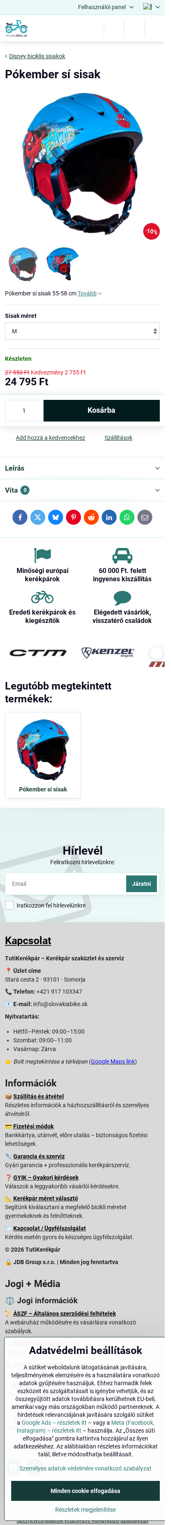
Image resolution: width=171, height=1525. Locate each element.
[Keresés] (114, 28)
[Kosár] (134, 28)
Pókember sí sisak (43, 789)
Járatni (141, 883)
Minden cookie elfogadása (85, 1491)
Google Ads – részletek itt (54, 1422)
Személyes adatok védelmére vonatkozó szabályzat (85, 1468)
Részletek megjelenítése (85, 1509)
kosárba (101, 410)
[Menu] (155, 28)
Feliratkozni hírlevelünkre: (82, 862)
